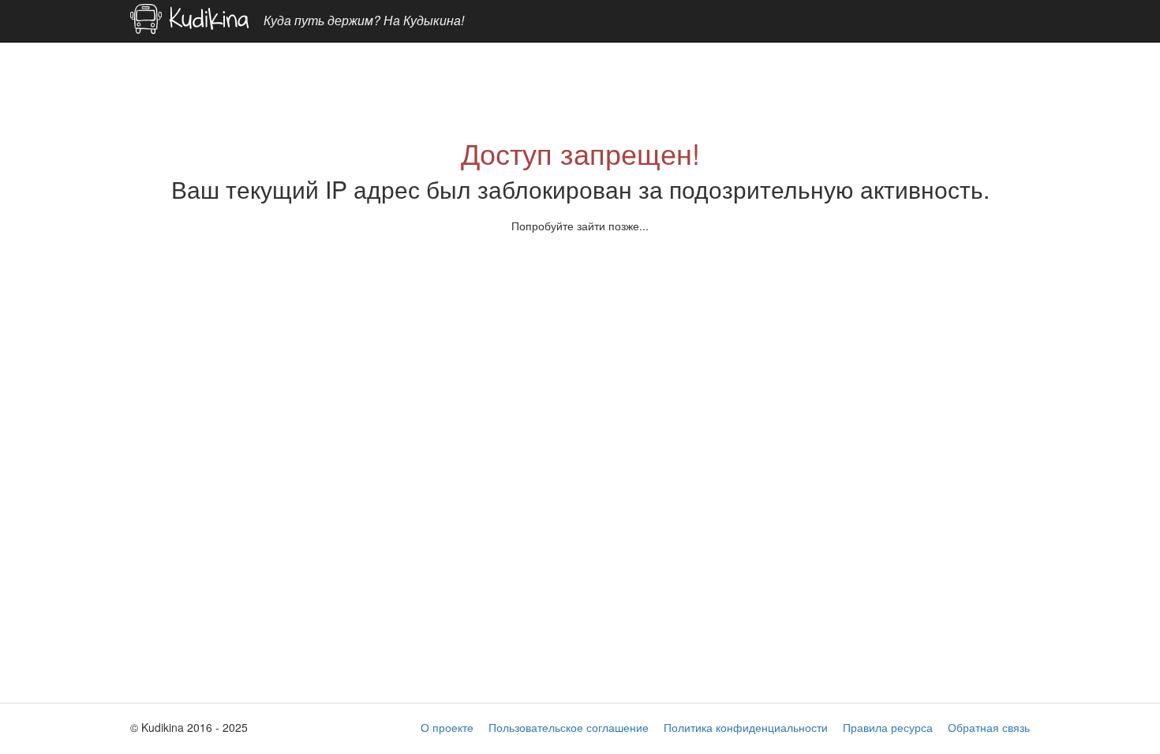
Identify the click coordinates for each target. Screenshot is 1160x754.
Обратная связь (989, 727)
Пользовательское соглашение (568, 727)
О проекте (447, 727)
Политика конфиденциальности (746, 727)
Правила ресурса (888, 727)
